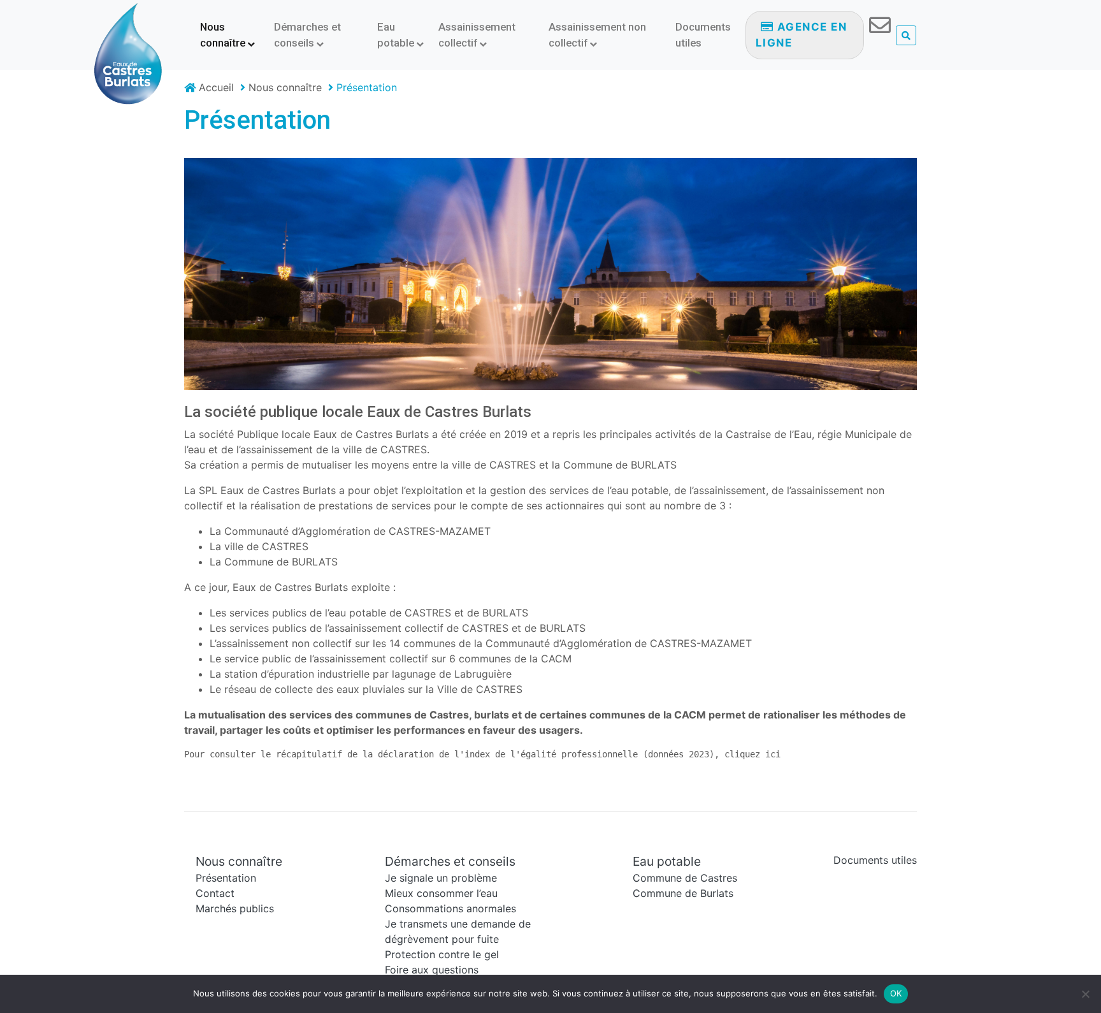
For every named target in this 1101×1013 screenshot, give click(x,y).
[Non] (1085, 993)
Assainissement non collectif (597, 34)
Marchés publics (235, 908)
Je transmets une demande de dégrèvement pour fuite (458, 931)
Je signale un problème (441, 877)
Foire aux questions (432, 969)
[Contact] (880, 29)
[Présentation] (550, 277)
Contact (215, 893)
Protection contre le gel (442, 954)
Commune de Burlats (683, 893)
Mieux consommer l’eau (441, 893)
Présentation (257, 120)
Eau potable (395, 34)
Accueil (215, 87)
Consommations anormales (450, 908)
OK (896, 993)
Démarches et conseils (307, 34)
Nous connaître (222, 34)
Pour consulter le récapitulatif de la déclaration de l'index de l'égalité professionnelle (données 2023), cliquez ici (482, 754)
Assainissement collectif (476, 34)
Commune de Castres (685, 877)
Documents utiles (703, 34)
